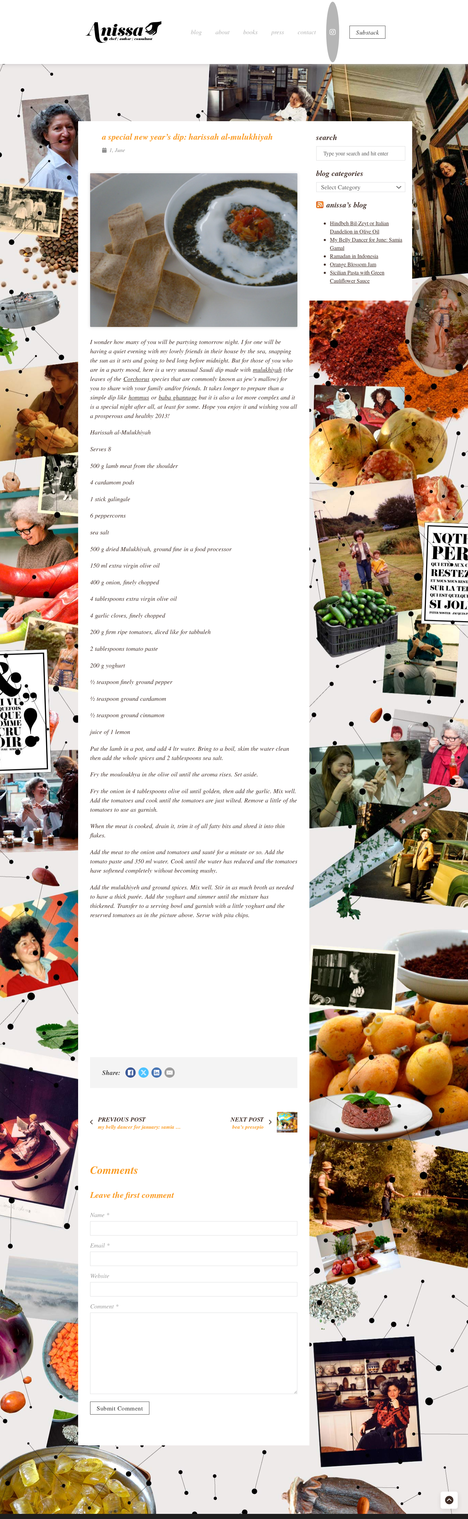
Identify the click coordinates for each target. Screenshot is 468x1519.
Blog (196, 32)
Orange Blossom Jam (353, 264)
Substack (367, 32)
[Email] (169, 1072)
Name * (99, 1215)
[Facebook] (130, 1072)
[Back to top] (449, 1500)
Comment (104, 1306)
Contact (307, 32)
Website (99, 1275)
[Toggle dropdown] (399, 187)
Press (277, 32)
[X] (143, 1072)
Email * (100, 1245)
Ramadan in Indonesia (354, 256)
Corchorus (136, 379)
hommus (138, 397)
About (222, 32)
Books (250, 32)
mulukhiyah (267, 369)
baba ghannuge (178, 397)
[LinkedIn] (156, 1072)
